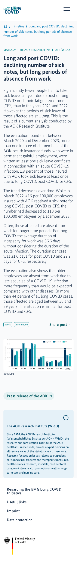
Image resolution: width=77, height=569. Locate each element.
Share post (58, 324)
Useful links (17, 502)
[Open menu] (67, 10)
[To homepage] (5, 27)
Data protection (20, 520)
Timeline (18, 26)
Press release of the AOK (27, 396)
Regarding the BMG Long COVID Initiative (34, 491)
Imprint (13, 511)
